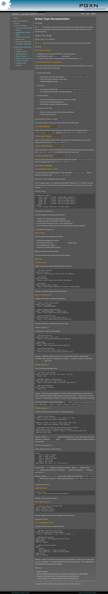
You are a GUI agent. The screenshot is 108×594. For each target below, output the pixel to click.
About (80, 592)
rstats (42, 14)
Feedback (94, 592)
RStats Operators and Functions (22, 47)
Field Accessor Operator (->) (23, 58)
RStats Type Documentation (20, 21)
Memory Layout (20, 39)
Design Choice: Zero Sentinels (24, 28)
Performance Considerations (23, 41)
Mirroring (88, 592)
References (19, 65)
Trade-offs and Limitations (23, 37)
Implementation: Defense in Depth (23, 33)
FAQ (84, 592)
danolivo (16, 14)
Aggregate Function (21, 63)
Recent (93, 13)
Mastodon (17, 592)
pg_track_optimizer (30, 14)
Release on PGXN (25, 592)
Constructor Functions (22, 60)
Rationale (18, 30)
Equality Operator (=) (21, 54)
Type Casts (19, 49)
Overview (17, 23)
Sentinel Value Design (20, 25)
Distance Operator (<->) (22, 56)
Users (83, 13)
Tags (87, 13)
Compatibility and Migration (23, 44)
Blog (13, 592)
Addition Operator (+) (22, 51)
